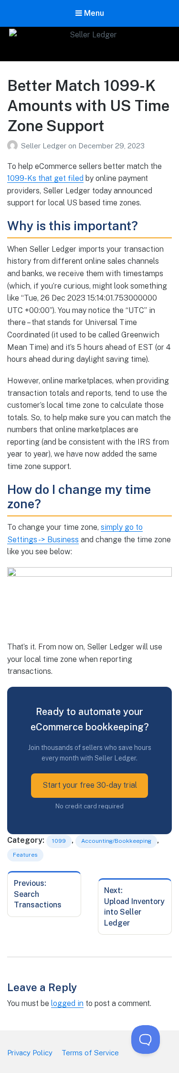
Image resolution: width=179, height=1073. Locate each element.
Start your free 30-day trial (89, 785)
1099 (59, 841)
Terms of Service (90, 1053)
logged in (67, 1003)
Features (25, 854)
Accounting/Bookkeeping (116, 841)
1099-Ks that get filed (45, 178)
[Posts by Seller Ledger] (14, 146)
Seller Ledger (44, 146)
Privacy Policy (30, 1053)
